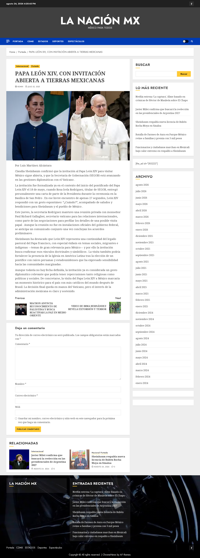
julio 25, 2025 (34, 87)
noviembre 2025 (145, 242)
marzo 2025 (142, 293)
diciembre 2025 (144, 236)
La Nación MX (100, 20)
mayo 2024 (142, 357)
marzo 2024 (142, 370)
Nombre (20, 384)
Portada (18, 41)
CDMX (30, 41)
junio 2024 (141, 351)
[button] (192, 41)
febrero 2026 (143, 223)
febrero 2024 (143, 376)
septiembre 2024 (145, 331)
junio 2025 (141, 274)
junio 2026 (141, 197)
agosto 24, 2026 (41, 469)
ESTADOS (43, 41)
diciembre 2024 (144, 312)
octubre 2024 (143, 325)
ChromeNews (109, 554)
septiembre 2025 (145, 255)
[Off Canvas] (8, 41)
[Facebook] (191, 3)
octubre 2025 (143, 248)
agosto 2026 (142, 184)
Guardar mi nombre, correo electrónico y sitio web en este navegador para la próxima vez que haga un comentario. (66, 420)
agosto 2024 (142, 338)
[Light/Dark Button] (186, 41)
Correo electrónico (26, 395)
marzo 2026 (142, 216)
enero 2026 (142, 229)
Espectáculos (76, 41)
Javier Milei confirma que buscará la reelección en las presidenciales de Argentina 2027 (48, 460)
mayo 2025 (142, 280)
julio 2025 (141, 268)
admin (20, 87)
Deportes (58, 41)
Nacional (96, 453)
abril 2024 (141, 363)
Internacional (22, 66)
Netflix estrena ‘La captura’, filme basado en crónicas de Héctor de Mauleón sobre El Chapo (162, 98)
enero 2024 (142, 383)
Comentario (22, 344)
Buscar (143, 64)
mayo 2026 (142, 204)
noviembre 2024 (145, 319)
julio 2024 (141, 344)
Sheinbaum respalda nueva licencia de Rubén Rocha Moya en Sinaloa (108, 460)
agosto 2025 (142, 261)
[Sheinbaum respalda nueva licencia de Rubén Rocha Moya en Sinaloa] (79, 459)
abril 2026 (141, 210)
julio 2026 (141, 191)
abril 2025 (141, 287)
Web (17, 407)
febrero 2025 (143, 300)
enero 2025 (142, 306)
